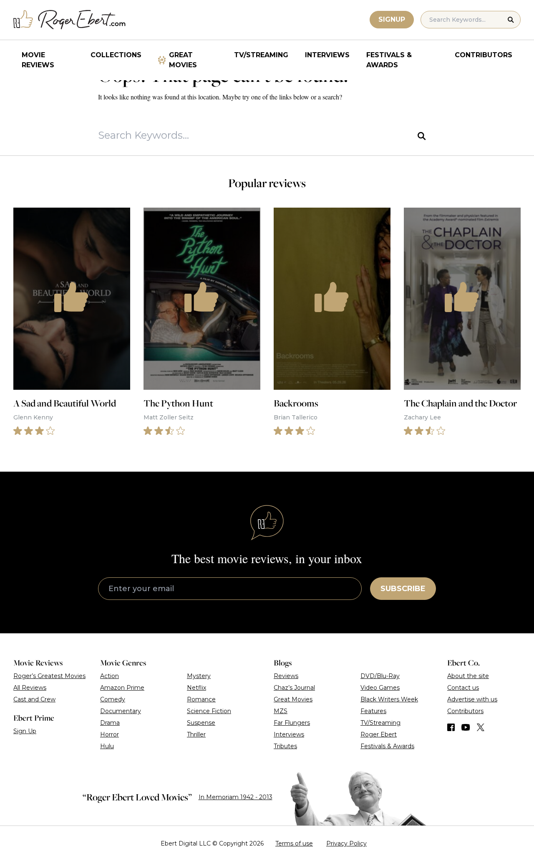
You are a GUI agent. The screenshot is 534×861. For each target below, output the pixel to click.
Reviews (286, 676)
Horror (109, 734)
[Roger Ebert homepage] (69, 20)
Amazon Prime (122, 687)
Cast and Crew (34, 699)
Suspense (201, 722)
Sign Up (24, 731)
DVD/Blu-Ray (380, 676)
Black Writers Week (389, 699)
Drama (110, 722)
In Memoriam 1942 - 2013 (235, 797)
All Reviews (29, 687)
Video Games (380, 687)
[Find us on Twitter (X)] (480, 727)
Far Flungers (292, 722)
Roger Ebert (378, 734)
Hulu (107, 746)
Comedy (112, 699)
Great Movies (183, 60)
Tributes (285, 746)
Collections (116, 55)
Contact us (463, 687)
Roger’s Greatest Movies (49, 676)
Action (109, 676)
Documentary (120, 711)
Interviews (327, 55)
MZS (280, 711)
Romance (201, 699)
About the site (468, 676)
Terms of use (294, 843)
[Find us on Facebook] (451, 727)
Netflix (196, 687)
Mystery (199, 676)
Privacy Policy (346, 843)
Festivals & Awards (389, 60)
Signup (391, 19)
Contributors (483, 55)
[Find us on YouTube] (465, 727)
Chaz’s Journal (294, 687)
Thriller (196, 734)
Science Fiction (209, 711)
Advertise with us (472, 699)
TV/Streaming (261, 55)
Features (373, 711)
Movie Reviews (38, 60)
